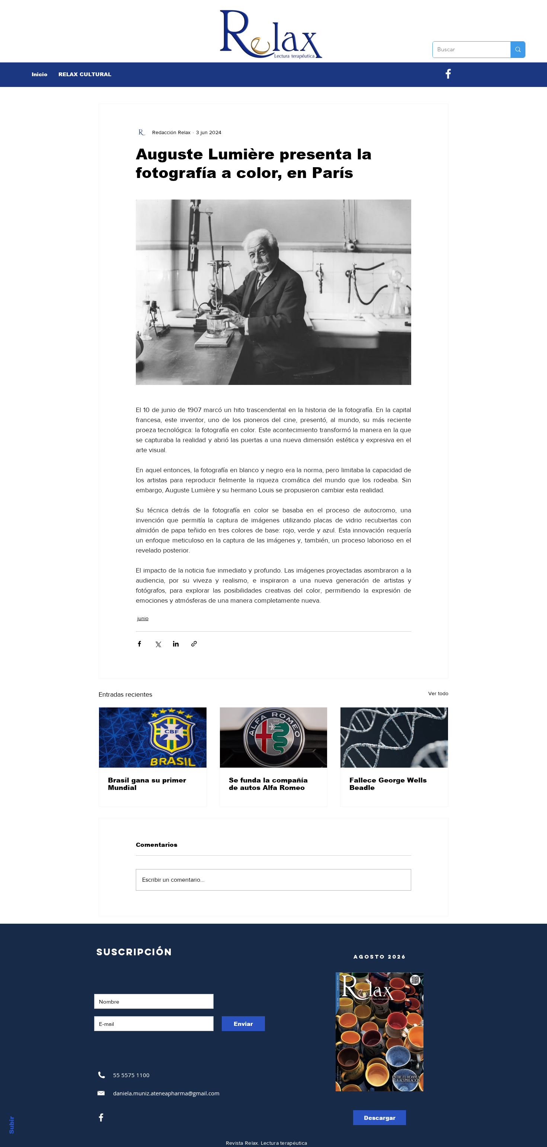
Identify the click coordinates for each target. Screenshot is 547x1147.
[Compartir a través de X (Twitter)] (157, 643)
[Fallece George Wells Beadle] (394, 737)
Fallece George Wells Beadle (388, 784)
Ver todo (438, 693)
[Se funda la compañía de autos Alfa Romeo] (273, 737)
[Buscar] (518, 50)
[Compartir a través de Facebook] (139, 643)
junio (142, 618)
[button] (85, 74)
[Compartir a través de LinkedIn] (175, 643)
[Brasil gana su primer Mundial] (153, 737)
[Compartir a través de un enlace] (194, 643)
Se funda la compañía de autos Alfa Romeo (268, 784)
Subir (11, 1125)
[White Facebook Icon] (101, 1117)
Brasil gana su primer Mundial (147, 784)
